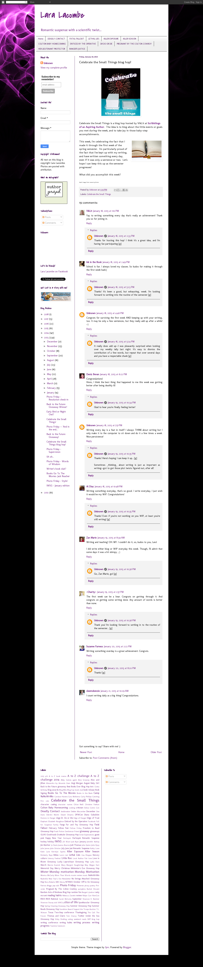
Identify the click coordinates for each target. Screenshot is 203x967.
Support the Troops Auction (84, 909)
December (52, 341)
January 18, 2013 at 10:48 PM (108, 486)
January (51, 392)
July (49, 364)
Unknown (98, 235)
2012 (46, 492)
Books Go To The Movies (62, 793)
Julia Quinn (86, 845)
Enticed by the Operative (76, 821)
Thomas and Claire (56, 915)
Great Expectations (86, 835)
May (49, 374)
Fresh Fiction (59, 831)
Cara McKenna (74, 796)
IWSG (58, 841)
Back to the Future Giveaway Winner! (57, 405)
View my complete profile (54, 67)
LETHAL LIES (93, 38)
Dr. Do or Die (67, 818)
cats (47, 801)
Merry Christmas (62, 868)
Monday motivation (61, 871)
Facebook (91, 821)
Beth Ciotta (94, 786)
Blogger (127, 947)
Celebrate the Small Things (99, 194)
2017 (46, 319)
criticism (79, 807)
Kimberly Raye (46, 855)
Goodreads (51, 834)
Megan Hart (94, 865)
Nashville (44, 879)
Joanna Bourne (64, 845)
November (52, 346)
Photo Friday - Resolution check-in (57, 398)
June (49, 369)
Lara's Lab (64, 855)
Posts (47, 217)
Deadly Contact (50, 811)
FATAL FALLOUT (77, 38)
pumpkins (82, 889)
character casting (49, 804)
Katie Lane (45, 851)
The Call (91, 912)
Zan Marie (91, 537)
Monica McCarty (47, 875)
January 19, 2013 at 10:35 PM (121, 453)
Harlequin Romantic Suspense (85, 838)
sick (55, 902)
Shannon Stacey (47, 902)
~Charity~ (91, 592)
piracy (87, 885)
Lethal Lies (74, 854)
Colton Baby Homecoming (54, 807)
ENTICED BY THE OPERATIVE (83, 44)
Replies (93, 230)
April (49, 378)
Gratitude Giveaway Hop (67, 834)
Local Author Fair (80, 858)
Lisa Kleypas (87, 855)
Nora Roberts (50, 882)
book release (89, 789)
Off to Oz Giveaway (90, 882)
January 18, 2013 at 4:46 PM (110, 313)
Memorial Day (47, 868)
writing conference (49, 922)
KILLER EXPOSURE (111, 38)
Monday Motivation (87, 871)
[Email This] (115, 190)
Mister (45, 871)
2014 (46, 333)
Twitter (81, 915)
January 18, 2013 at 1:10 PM (106, 210)
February (51, 388)
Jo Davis (54, 845)
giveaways (94, 831)
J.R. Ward (66, 842)
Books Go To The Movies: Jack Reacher (58, 475)
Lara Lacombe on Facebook (54, 271)
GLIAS (43, 834)
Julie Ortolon (55, 848)
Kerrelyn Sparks (58, 851)
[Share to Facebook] (123, 190)
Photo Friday (68, 885)
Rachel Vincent (93, 889)
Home (40, 38)
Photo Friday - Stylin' (57, 481)
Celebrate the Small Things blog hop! (56, 443)
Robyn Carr (87, 895)
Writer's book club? (56, 468)
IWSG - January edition (58, 485)
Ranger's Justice (88, 892)
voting (70, 919)
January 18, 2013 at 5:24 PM (121, 341)
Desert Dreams (67, 815)
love (90, 858)
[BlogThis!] (118, 190)
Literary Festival (54, 858)
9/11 (46, 776)
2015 (46, 328)
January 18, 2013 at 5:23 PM (121, 287)
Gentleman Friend (72, 831)
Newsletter (66, 879)
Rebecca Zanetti (69, 895)
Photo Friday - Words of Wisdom (58, 463)
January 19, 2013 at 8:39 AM (111, 537)
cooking (72, 808)
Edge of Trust (93, 818)
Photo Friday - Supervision (54, 450)
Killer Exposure (75, 851)
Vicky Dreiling (61, 919)
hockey (44, 841)
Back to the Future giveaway (53, 786)
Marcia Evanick (54, 865)
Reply (89, 223)
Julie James (45, 848)
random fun (76, 892)
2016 (46, 323)
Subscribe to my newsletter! (50, 78)
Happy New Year (53, 838)
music (85, 875)
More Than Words (62, 875)
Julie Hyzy (95, 845)
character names (65, 804)
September (53, 355)
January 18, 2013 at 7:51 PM (109, 425)
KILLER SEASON (129, 38)
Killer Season (92, 851)
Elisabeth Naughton (56, 821)
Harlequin (67, 838)
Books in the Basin (85, 793)
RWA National (52, 899)
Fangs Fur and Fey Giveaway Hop (76, 824)
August (51, 360)
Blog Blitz (63, 790)
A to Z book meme (57, 776)
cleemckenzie (93, 691)
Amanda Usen (64, 783)
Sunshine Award (66, 909)
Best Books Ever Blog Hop (78, 786)
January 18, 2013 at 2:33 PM (121, 235)
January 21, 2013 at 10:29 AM (115, 691)
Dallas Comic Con (91, 808)
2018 (46, 314)
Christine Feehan (92, 804)
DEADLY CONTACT (56, 38)
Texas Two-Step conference (61, 912)
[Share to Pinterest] (126, 190)
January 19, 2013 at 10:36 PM (122, 569)
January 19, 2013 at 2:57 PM (110, 592)
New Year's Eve (55, 879)
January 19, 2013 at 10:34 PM (122, 402)
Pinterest (80, 885)
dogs (58, 818)
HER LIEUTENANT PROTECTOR (51, 49)
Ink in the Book (94, 262)
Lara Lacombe (63, 15)
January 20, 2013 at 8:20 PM (122, 668)
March (50, 383)
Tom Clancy (71, 916)
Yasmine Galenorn (57, 926)
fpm (107, 947)
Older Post (156, 752)
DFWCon (79, 814)
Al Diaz (90, 486)
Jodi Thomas (75, 845)
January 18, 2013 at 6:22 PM (113, 374)
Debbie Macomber (78, 811)
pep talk (56, 885)
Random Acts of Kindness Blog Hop (55, 892)
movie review (76, 875)
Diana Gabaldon (91, 814)
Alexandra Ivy (52, 783)
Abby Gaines (66, 780)
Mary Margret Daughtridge (72, 865)
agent (75, 780)
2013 (46, 337)
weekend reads (80, 919)
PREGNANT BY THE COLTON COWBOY (134, 44)
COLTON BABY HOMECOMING (52, 44)
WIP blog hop (93, 919)
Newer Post (86, 752)
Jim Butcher (45, 845)
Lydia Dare (94, 862)
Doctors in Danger (48, 818)
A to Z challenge (78, 776)
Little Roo (67, 858)
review (79, 895)
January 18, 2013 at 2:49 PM (116, 262)
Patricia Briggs (46, 885)
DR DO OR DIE (106, 44)
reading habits (55, 895)
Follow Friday (76, 828)
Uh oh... (50, 456)
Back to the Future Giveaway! (56, 435)
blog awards (53, 789)
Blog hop (70, 790)
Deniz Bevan (92, 374)
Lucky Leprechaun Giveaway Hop (73, 861)
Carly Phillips (86, 796)
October (51, 351)
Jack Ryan (75, 842)
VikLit (89, 210)
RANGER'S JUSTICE (77, 49)
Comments (50, 222)
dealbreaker (65, 811)
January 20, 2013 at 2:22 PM (118, 646)
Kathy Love (94, 848)
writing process (82, 922)
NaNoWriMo (93, 875)
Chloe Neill (79, 804)
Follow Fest (63, 828)
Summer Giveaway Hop (80, 906)
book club (79, 790)
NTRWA (69, 882)
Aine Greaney (83, 780)
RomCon (95, 895)
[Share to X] (120, 190)
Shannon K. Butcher (91, 899)
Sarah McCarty (65, 899)
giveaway (84, 831)
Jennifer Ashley (93, 842)
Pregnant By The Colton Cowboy (61, 889)
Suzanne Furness (94, 646)
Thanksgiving (80, 912)
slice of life (71, 902)
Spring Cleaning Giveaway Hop (57, 906)
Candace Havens (61, 796)
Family (55, 825)
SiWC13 (61, 902)
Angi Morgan (77, 783)
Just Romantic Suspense (79, 848)
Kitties (55, 855)
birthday (44, 790)
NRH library (60, 882)
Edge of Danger (80, 818)
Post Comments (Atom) (105, 757)
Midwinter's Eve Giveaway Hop (85, 868)
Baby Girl (95, 783)
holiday (51, 841)
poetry (92, 885)
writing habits (66, 922)
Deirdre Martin (52, 815)
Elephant (44, 821)
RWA (43, 899)
